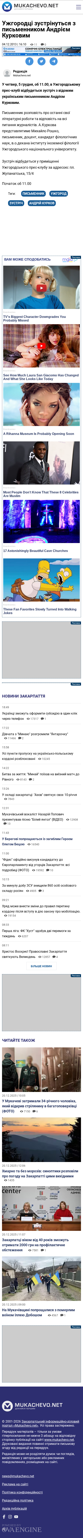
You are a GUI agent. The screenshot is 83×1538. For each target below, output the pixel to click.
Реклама (41, 51)
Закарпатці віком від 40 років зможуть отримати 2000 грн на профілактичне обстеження (35, 1245)
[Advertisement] (41, 650)
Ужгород (58, 194)
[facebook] (4, 1518)
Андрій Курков (41, 203)
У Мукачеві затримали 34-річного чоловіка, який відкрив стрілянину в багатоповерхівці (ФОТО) (39, 1106)
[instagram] (10, 1518)
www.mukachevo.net (59, 1440)
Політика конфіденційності (22, 1492)
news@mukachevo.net (18, 1476)
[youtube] (16, 1518)
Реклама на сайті (15, 1484)
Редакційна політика (17, 1500)
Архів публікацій (14, 1508)
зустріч (16, 203)
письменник (33, 194)
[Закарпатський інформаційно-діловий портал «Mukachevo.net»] (30, 7)
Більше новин (41, 966)
